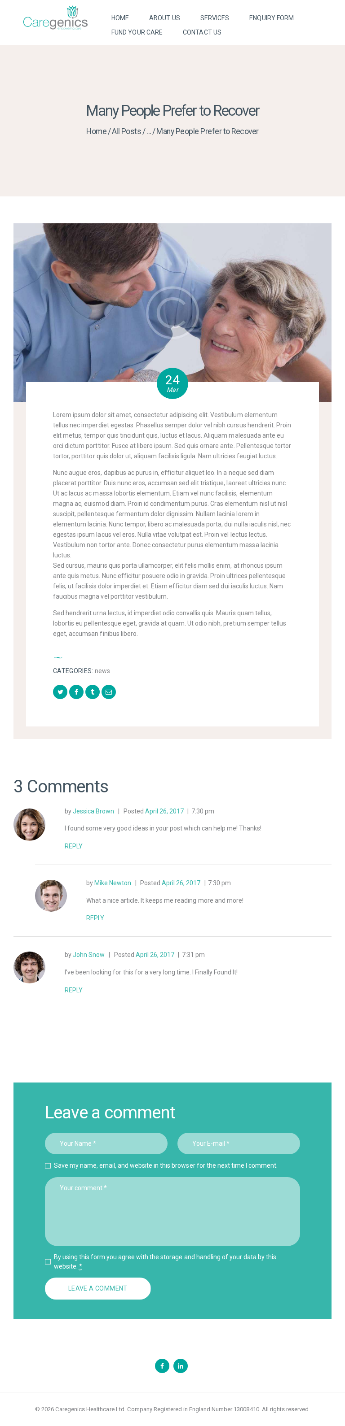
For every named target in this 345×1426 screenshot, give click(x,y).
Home (96, 131)
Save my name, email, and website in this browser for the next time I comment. (166, 1165)
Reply (74, 846)
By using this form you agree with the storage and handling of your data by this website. (165, 1261)
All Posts (127, 131)
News (102, 670)
